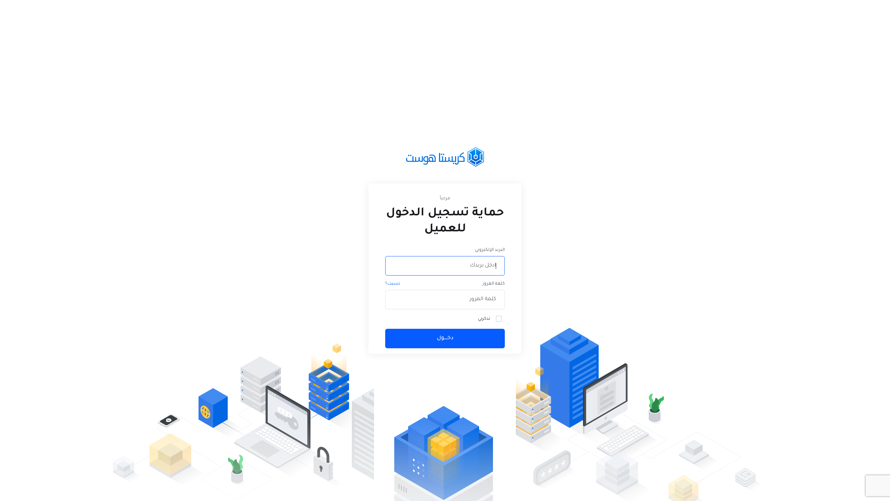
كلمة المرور (494, 283)
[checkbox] (499, 319)
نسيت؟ (392, 283)
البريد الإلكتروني (490, 250)
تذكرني (484, 319)
